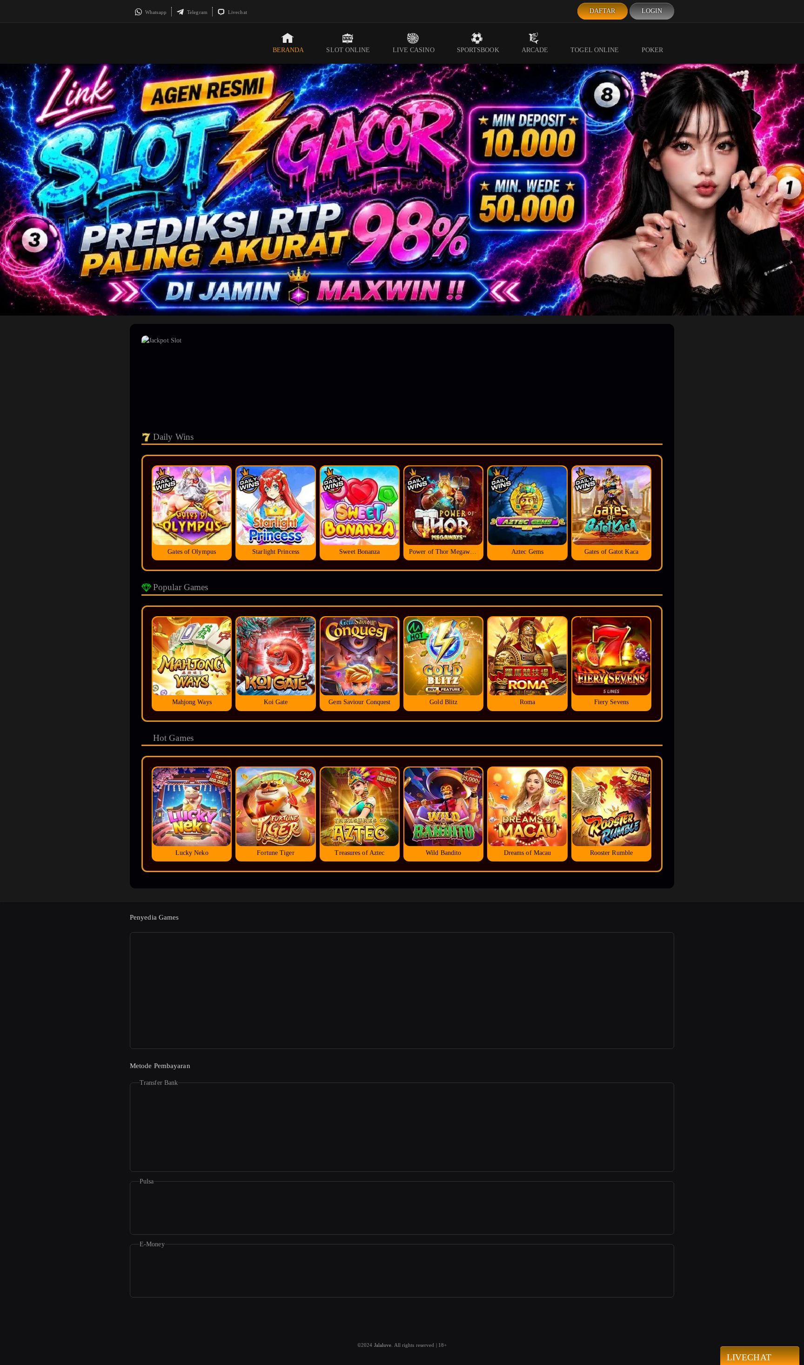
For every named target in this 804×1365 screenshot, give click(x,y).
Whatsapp (155, 12)
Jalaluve (383, 1345)
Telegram (197, 12)
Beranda (288, 50)
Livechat (237, 12)
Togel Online (594, 50)
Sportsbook (478, 50)
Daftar (603, 10)
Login (652, 10)
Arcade (535, 50)
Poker (652, 50)
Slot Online (348, 50)
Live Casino (414, 50)
